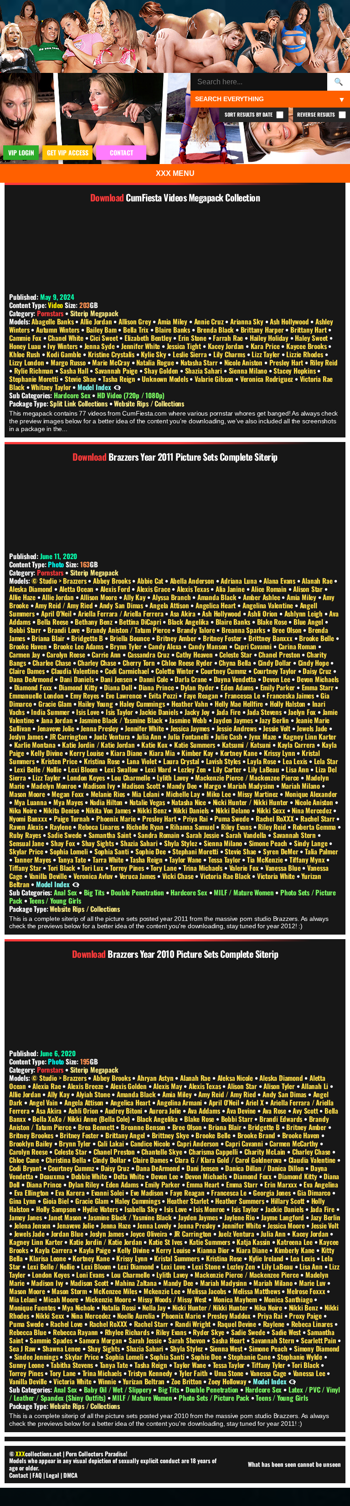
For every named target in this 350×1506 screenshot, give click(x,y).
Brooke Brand (257, 1135)
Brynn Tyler (127, 646)
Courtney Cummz (224, 671)
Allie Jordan (96, 321)
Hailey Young (96, 704)
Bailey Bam (102, 329)
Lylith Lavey (173, 777)
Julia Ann (150, 736)
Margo (213, 786)
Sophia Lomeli (69, 851)
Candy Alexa (165, 646)
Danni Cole (154, 679)
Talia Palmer (321, 851)
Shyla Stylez (181, 843)
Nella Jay (154, 1307)
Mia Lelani (146, 794)
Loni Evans (91, 1275)
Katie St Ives (166, 1242)
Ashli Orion (263, 613)
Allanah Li (315, 1086)
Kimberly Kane (295, 1250)
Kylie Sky (154, 354)
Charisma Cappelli (214, 1151)
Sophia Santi (112, 851)
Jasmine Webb (188, 720)
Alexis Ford (116, 589)
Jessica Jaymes (190, 728)
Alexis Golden (129, 1086)
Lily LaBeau (264, 769)
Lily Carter (228, 769)
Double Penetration (138, 892)
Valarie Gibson (215, 379)
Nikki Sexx (272, 810)
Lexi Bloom (83, 769)
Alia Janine (231, 589)
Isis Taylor (120, 712)
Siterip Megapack (94, 313)
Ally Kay (135, 597)
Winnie (108, 1381)
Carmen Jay (25, 654)
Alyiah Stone (94, 1094)
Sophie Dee (151, 851)
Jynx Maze (263, 736)
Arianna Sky (247, 321)
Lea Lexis (296, 761)
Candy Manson (208, 646)
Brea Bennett (97, 1127)
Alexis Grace (154, 589)
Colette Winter (175, 671)
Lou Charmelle (131, 777)
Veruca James (138, 876)
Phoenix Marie (116, 818)
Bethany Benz (94, 622)
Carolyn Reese (66, 654)
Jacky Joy (198, 712)
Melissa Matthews (257, 1291)
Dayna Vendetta (236, 679)
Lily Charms (230, 354)
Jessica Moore (287, 1225)
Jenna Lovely (155, 1225)
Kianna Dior (214, 1250)
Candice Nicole (151, 1143)
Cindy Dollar (275, 663)
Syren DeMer (281, 851)
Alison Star (308, 589)
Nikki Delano (234, 810)
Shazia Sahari (204, 370)
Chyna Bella (236, 663)
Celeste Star (236, 654)
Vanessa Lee (310, 1373)
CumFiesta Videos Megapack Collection (193, 197)
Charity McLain (265, 1151)
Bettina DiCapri (141, 622)
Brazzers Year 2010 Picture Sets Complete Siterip (193, 954)
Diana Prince (157, 687)
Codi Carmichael (128, 671)
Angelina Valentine (268, 605)
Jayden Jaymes (233, 720)
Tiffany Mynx (307, 859)
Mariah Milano (301, 786)
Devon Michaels (318, 679)
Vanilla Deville (49, 876)
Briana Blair (48, 638)
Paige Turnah (72, 818)
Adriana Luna (239, 581)
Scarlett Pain (319, 1340)
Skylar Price (27, 851)
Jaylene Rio (240, 1217)
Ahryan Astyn (156, 1078)
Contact (18, 1475)
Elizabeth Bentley (148, 338)
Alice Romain (269, 589)
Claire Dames (27, 671)
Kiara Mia (163, 753)
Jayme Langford (283, 1217)
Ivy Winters (63, 346)
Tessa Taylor (225, 859)
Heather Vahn (190, 704)
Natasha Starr (199, 362)
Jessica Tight (185, 346)
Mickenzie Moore (109, 1299)
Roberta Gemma (315, 827)
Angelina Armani (180, 1102)
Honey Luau (26, 346)
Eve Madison (147, 1192)
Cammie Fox (26, 338)
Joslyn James (27, 736)
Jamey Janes (26, 1217)
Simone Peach (269, 843)
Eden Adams (238, 687)
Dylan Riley (84, 1184)
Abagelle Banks (53, 321)
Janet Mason (65, 1217)
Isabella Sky (141, 1209)
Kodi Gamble (64, 354)
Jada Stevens (265, 712)
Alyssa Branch (172, 597)
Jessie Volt (277, 728)
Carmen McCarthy (294, 1143)
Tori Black (62, 868)
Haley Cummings (142, 704)
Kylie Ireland (267, 1258)
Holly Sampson (56, 1209)
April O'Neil (57, 613)
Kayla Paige (96, 1250)
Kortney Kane (239, 753)
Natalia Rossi (120, 1307)
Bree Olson (288, 630)
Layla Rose (262, 761)
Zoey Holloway (228, 1381)
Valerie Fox (245, 868)
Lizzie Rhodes (305, 354)
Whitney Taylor (51, 387)
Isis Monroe (209, 1209)
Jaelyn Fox (303, 712)
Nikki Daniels (192, 810)
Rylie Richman (34, 370)
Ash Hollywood (290, 321)
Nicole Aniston (244, 362)
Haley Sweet (312, 338)
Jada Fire (229, 712)
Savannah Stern (295, 835)
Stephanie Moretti (34, 379)
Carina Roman (298, 646)
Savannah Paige (117, 370)
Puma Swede (232, 818)
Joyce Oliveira (149, 1233)
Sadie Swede (65, 835)
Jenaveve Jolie (56, 728)
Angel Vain (44, 1102)
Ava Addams (205, 1110)
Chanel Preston (280, 654)
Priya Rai (196, 818)
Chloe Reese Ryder (187, 663)
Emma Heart (203, 1184)
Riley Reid (324, 362)
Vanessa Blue (283, 868)
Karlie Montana (35, 745)
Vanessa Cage (269, 1373)
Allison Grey (135, 321)
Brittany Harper (263, 329)
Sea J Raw (23, 1348)
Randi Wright (193, 1324)
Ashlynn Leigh (304, 613)
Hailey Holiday (270, 338)
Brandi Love (64, 630)
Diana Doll (119, 687)
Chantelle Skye (162, 1151)
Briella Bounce (131, 638)
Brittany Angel (126, 1135)
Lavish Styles (224, 761)
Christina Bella (67, 1160)
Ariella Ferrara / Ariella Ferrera (121, 613)
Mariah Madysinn (251, 786)
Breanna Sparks (244, 630)
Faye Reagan (202, 695)
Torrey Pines (127, 868)
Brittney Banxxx (271, 638)
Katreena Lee (295, 1242)
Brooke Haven (28, 646)
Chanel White (66, 338)
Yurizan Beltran (144, 1381)
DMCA (70, 1475)
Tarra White (109, 859)
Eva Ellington (32, 1192)
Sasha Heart (229, 1340)
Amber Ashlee (262, 597)
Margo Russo (69, 362)
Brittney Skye (171, 1135)
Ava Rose (275, 1110)
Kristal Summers (177, 1258)
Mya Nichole (79, 1307)
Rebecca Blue (28, 1332)
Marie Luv (313, 1283)
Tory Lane (164, 868)
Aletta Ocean (77, 589)
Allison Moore (99, 597)
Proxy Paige (306, 1316)
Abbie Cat (151, 581)
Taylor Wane (186, 859)
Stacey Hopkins (295, 370)
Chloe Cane (25, 1160)
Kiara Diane (127, 753)
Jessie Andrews (237, 728)
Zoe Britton (187, 1381)
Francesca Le (243, 695)
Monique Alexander (311, 794)
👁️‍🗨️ (117, 387)
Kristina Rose (103, 761)
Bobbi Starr (26, 630)
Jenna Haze (117, 1225)
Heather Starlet (189, 1201)
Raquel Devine (237, 1324)
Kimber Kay (198, 753)
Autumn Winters (58, 329)
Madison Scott (142, 786)
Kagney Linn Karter (309, 736)
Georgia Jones (272, 1192)
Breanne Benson (144, 1127)
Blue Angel (309, 622)
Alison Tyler (279, 1086)
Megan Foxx (68, 794)
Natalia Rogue (155, 362)
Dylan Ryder (198, 687)
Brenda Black (216, 329)
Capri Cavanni (253, 646)
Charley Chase (97, 663)
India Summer (51, 712)
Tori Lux (93, 868)
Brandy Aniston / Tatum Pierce (129, 630)
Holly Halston (288, 704)
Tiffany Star (26, 868)
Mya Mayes (69, 802)
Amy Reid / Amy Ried (64, 605)
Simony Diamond (317, 1348)
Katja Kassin (254, 1242)
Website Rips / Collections (149, 403)
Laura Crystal (182, 761)
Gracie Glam (55, 704)
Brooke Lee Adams (79, 646)
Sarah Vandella (247, 835)
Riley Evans (237, 827)
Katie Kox (155, 745)
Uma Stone (229, 1373)
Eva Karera (70, 1192)
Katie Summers (195, 745)
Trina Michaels (203, 868)
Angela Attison (169, 605)
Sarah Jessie (203, 835)
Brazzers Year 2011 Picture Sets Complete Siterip (193, 456)
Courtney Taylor (275, 671)
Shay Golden (162, 370)
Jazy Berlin (275, 720)
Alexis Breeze (86, 1086)
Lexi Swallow (122, 769)
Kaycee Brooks (307, 346)
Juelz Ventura (113, 736)
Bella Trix (136, 329)
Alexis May (168, 1086)
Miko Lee (219, 794)
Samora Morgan (101, 1340)
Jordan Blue (68, 1233)
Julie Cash (229, 736)
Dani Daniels (77, 679)
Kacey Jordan (227, 346)
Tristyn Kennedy (151, 1373)
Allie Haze (23, 597)
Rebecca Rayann (76, 1332)
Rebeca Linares (99, 827)
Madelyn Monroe (54, 786)
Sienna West (227, 1348)
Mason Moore (28, 794)
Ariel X (255, 1102)
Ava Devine (241, 1110)
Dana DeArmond (32, 679)
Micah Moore (61, 1299)
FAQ (37, 1475)
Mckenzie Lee (163, 1291)
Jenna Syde (100, 346)
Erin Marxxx (281, 1184)
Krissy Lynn (280, 753)
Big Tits (95, 892)
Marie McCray (111, 362)
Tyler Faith (194, 1373)
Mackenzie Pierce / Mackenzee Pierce (248, 777)
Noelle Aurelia (136, 1316)
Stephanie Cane (250, 1357)
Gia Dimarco (314, 1192)
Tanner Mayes (33, 859)
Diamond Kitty (79, 687)
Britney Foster (223, 638)
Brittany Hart (309, 329)
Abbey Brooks (112, 581)
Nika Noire (24, 810)
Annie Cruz (210, 321)
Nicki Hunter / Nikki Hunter (251, 802)
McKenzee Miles (116, 1291)
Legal (52, 1475)
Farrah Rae (229, 338)
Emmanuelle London (37, 695)
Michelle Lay (183, 794)
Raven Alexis (27, 827)
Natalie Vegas (148, 802)
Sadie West (287, 1332)
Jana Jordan (58, 720)
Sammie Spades (52, 1340)
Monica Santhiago (289, 1299)
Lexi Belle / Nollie (38, 769)
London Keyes (86, 777)
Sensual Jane (27, 843)
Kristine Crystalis (112, 354)
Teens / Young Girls (55, 900)
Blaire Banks (173, 329)
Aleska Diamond (31, 589)
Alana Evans (280, 581)
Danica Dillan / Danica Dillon (265, 1168)
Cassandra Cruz (149, 654)
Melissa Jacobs (207, 1291)
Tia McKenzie (265, 859)
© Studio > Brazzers (59, 581)
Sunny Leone (27, 1365)
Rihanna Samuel (193, 827)
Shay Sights (99, 843)
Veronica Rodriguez (267, 379)
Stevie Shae (81, 379)
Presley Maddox (229, 1316)
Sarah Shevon (187, 1340)
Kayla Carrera (297, 745)
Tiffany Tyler (269, 1365)
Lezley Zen (193, 769)
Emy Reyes (85, 695)
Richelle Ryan (145, 827)
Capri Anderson (199, 1143)
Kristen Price (60, 761)
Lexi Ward (159, 769)
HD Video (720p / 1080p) (131, 395)
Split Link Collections (79, 403)
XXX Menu (175, 173)
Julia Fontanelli (189, 736)
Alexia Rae (47, 1086)
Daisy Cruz (318, 671)
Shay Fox (64, 843)
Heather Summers (240, 1201)
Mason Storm (70, 1291)
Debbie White (89, 1176)
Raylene (61, 827)
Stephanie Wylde (300, 1357)
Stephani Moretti (196, 851)
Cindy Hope (314, 663)
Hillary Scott (288, 1201)
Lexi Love (174, 1266)
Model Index (94, 387)
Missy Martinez (258, 794)
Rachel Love (67, 1324)
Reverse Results (316, 114)
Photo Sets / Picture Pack (215, 1398)
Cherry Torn (140, 663)
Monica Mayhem (236, 1299)
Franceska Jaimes (291, 695)
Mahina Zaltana (136, 1283)
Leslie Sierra (190, 354)
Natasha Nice (189, 802)
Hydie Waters (100, 1209)
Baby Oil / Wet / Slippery (119, 1389)
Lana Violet (143, 761)
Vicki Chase (179, 876)
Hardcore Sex (73, 395)
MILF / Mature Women (244, 892)
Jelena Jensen (33, 1225)
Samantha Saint (110, 835)
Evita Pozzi (164, 695)
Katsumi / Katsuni (247, 745)
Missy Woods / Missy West (173, 1299)
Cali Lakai (112, 1143)
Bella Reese (53, 622)
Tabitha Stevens (73, 1365)
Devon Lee (277, 679)
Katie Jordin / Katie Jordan (99, 745)
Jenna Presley (100, 728)
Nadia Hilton (107, 802)
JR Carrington (69, 736)
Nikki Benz (152, 810)
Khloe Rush (25, 354)
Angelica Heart (216, 605)
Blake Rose (273, 622)
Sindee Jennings (37, 1357)
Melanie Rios (109, 794)
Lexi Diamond (137, 1266)
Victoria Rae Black (226, 876)
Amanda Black (217, 597)
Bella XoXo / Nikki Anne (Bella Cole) (82, 1119)
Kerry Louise (87, 753)
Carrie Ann (107, 654)
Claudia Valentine (75, 671)
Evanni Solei (108, 1192)
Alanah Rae (318, 581)
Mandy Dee (183, 786)
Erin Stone (193, 338)
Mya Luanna (31, 802)
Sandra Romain (159, 835)
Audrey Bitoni (124, 1110)
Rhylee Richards (128, 1332)
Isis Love (88, 712)
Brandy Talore (196, 630)
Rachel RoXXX (275, 818)
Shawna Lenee (62, 1348)
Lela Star (326, 761)
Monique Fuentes (33, 1307)
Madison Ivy (100, 786)
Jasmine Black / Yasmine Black (122, 720)
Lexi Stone (207, 1266)
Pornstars (50, 313)
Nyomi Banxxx (29, 818)
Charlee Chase (52, 663)
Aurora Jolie (166, 1110)
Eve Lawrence (125, 695)
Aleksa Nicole (236, 1078)
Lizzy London (27, 362)
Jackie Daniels (159, 712)
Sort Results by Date (249, 114)
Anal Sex (66, 892)
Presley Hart (287, 362)
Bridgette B (88, 638)
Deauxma (53, 1176)
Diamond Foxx (34, 687)
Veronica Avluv (93, 876)
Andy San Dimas (122, 605)
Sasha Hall (75, 370)
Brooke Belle (317, 638)
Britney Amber (177, 638)
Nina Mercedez (312, 810)
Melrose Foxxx (307, 1291)
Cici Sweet (104, 338)
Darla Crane (192, 679)
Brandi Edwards (281, 1119)
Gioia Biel (57, 1201)
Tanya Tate (73, 859)
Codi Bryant (26, 1168)
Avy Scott (306, 1110)
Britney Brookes (32, 1135)
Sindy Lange (311, 843)
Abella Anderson (193, 581)
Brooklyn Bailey (31, 1143)
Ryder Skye (209, 1332)
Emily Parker (278, 687)
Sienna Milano (249, 370)
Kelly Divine (47, 753)
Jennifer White (141, 346)
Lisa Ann (298, 769)
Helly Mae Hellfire (240, 704)
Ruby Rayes (26, 835)
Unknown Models (166, 379)
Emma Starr (318, 687)
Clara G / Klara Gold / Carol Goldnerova (229, 1160)
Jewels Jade (313, 728)
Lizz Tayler (267, 354)
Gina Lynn (23, 1201)
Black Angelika (189, 622)
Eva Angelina (321, 1184)
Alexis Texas (194, 589)
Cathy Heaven (195, 654)
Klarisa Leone (48, 1258)
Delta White (129, 1176)
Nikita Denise (62, 810)
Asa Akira (183, 613)
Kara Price (266, 346)
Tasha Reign (120, 379)
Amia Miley (173, 321)
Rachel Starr (318, 818)
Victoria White (277, 876)
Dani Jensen (117, 679)
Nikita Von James (109, 810)
